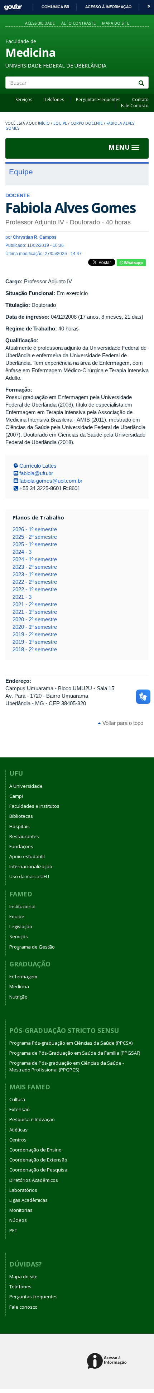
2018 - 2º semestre (35, 649)
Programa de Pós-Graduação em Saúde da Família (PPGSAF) (74, 1053)
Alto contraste (78, 23)
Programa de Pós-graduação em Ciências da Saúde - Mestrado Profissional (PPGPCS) (66, 1066)
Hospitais (19, 826)
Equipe (60, 123)
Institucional (22, 906)
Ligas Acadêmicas (28, 1200)
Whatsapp (133, 262)
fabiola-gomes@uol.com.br (50, 481)
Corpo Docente (87, 123)
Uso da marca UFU (29, 876)
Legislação (20, 926)
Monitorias (21, 1210)
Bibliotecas (21, 816)
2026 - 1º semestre (35, 529)
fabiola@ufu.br (36, 473)
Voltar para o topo (122, 723)
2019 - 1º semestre (35, 642)
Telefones (54, 99)
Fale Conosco (135, 106)
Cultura (17, 1099)
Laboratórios (23, 1190)
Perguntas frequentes (33, 1296)
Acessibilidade (40, 23)
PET (13, 1230)
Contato (140, 99)
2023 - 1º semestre (35, 574)
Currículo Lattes (38, 466)
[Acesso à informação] (108, 1361)
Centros (18, 1139)
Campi (16, 796)
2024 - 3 (22, 552)
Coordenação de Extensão (38, 1159)
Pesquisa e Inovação (32, 1119)
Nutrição (18, 997)
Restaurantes (24, 836)
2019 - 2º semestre (35, 634)
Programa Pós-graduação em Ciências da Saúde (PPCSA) (71, 1043)
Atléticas (18, 1129)
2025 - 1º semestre (35, 544)
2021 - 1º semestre (35, 612)
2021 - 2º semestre (35, 604)
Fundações (21, 846)
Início (44, 123)
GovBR (10, 5)
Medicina (19, 986)
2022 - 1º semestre (35, 589)
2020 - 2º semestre (35, 619)
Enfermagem (23, 976)
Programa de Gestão (32, 947)
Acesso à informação (108, 6)
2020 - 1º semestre (35, 627)
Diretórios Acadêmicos (33, 1180)
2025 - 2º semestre (35, 537)
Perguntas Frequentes (98, 99)
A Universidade (26, 786)
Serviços (23, 99)
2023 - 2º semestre (35, 567)
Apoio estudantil (27, 856)
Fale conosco (23, 1307)
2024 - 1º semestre (35, 559)
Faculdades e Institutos (34, 806)
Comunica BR (55, 6)
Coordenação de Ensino (35, 1149)
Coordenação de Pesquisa (38, 1169)
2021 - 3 (22, 597)
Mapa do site (115, 23)
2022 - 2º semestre (35, 582)
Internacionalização (30, 866)
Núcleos (18, 1220)
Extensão (19, 1109)
